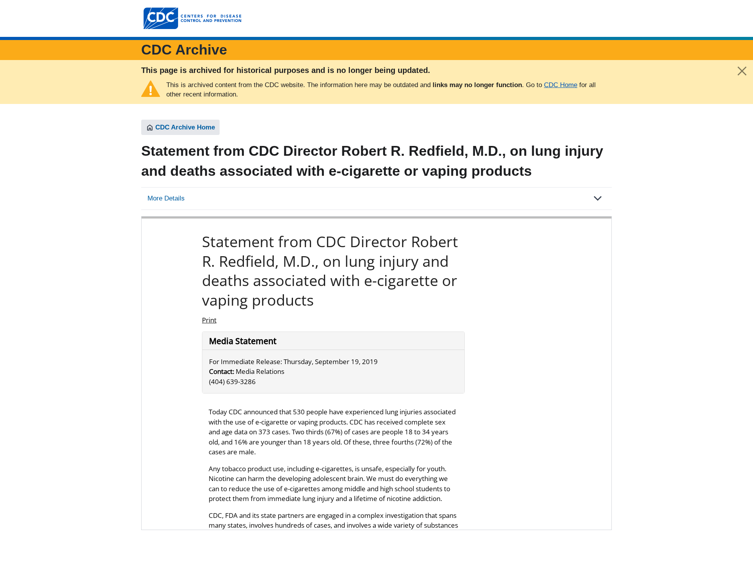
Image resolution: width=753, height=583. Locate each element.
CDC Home (560, 85)
